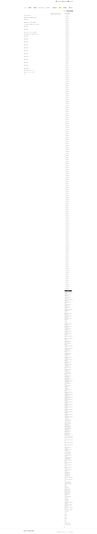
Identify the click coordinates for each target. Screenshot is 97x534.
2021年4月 (67, 141)
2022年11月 (67, 103)
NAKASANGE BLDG (68, 482)
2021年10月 (67, 129)
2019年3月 (67, 191)
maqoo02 (66, 355)
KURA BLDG (67, 500)
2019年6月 (67, 185)
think (65, 521)
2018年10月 (67, 201)
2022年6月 (67, 113)
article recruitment (68, 524)
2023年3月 (67, 95)
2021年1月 (67, 147)
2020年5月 (67, 163)
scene (66, 517)
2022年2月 (67, 121)
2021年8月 (67, 133)
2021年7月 (67, 135)
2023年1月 (67, 99)
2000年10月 (67, 286)
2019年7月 (67, 183)
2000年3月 (67, 288)
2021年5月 (67, 139)
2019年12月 (67, 173)
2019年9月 (67, 179)
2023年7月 (67, 87)
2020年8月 (67, 157)
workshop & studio (68, 452)
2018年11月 (67, 199)
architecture (67, 511)
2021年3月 (67, 143)
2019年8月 (67, 181)
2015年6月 (67, 280)
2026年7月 (67, 18)
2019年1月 (67, 195)
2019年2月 (67, 193)
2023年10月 (67, 81)
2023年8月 (67, 85)
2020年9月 (67, 155)
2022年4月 (67, 117)
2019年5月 (67, 187)
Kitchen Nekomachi (68, 496)
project (66, 322)
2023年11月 (67, 79)
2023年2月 (67, 97)
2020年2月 (67, 169)
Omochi (66, 518)
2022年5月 (67, 115)
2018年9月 (67, 203)
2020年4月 (67, 165)
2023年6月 (67, 89)
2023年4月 (67, 93)
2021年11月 (67, 127)
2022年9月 (67, 107)
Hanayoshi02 (67, 487)
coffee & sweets (67, 419)
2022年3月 (67, 119)
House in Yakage (67, 453)
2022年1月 (67, 123)
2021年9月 (67, 131)
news (65, 515)
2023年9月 (67, 83)
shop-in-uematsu (67, 422)
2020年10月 (67, 153)
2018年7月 (67, 207)
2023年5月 (67, 91)
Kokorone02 (67, 499)
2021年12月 (67, 125)
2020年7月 (67, 159)
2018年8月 (67, 205)
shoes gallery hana (68, 420)
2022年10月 (67, 105)
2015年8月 (67, 276)
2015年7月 (67, 278)
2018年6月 (67, 209)
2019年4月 (67, 189)
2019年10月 (67, 177)
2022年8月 (67, 109)
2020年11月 (67, 151)
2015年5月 (67, 282)
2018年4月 (67, 213)
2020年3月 (67, 167)
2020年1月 (67, 171)
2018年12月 (67, 197)
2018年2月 (67, 217)
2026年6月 (67, 20)
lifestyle (66, 514)
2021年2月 (67, 145)
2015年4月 (67, 284)
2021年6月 (67, 137)
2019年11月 (67, 175)
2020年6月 (67, 161)
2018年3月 (67, 215)
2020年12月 (67, 149)
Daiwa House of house (68, 509)
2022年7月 (67, 111)
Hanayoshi (66, 388)
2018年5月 (67, 211)
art (65, 512)
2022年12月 (67, 101)
